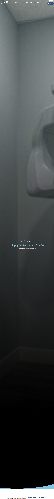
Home (16, 2)
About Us (19, 2)
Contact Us (37, 2)
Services (31, 2)
